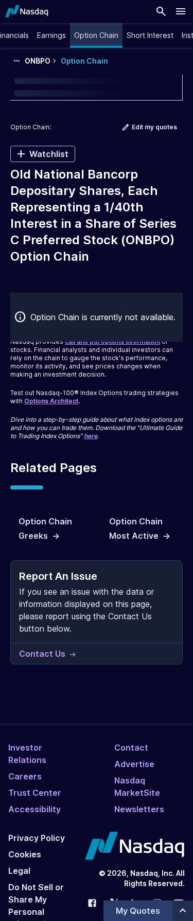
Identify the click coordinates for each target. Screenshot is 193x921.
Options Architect (51, 401)
